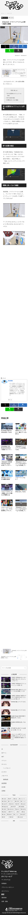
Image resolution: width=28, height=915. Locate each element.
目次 (12, 90)
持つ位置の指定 (11, 98)
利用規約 (4, 883)
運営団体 (4, 897)
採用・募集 (5, 901)
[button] (18, 50)
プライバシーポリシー (8, 887)
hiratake (10, 380)
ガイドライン (5, 891)
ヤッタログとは (6, 879)
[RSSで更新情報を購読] (11, 400)
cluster (11, 17)
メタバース (5, 17)
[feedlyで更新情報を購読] (9, 400)
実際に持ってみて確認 (12, 100)
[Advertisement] (14, 314)
